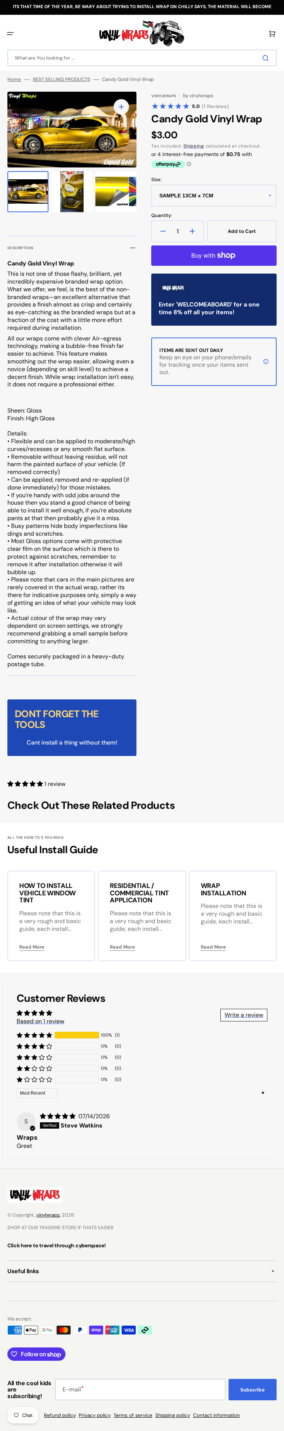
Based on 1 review (40, 1021)
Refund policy (60, 1415)
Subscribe (252, 1390)
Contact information (216, 1415)
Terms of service (133, 1415)
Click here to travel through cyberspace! (56, 1245)
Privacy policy (95, 1415)
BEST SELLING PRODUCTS (61, 79)
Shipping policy (172, 1415)
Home (14, 79)
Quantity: (161, 215)
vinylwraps (48, 1215)
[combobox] (142, 58)
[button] (10, 34)
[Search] (267, 58)
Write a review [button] (243, 1015)
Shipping (193, 146)
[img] (58, 1116)
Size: (156, 180)
